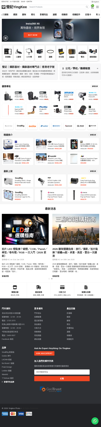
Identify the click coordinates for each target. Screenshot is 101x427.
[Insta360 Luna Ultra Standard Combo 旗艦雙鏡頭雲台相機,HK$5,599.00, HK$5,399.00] (41, 158)
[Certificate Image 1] (51, 389)
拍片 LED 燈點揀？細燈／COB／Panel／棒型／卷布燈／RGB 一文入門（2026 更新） (24, 252)
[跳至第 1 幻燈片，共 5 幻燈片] (45, 38)
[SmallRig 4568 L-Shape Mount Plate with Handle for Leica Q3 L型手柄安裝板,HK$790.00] (8, 180)
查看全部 (95, 86)
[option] (25, 245)
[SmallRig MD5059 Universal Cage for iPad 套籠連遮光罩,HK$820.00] (8, 195)
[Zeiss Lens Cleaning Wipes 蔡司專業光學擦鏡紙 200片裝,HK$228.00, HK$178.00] (8, 144)
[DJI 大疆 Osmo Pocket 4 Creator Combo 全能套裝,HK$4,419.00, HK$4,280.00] (41, 144)
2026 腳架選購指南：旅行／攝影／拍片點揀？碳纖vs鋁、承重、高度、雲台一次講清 (75, 252)
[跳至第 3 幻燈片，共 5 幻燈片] (50, 38)
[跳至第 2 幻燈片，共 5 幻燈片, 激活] (47, 38)
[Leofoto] (44, 126)
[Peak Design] (8, 126)
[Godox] (32, 126)
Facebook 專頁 (7, 339)
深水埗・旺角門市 (26, 1)
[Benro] (56, 126)
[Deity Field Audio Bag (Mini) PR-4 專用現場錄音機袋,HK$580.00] (74, 180)
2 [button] (51, 278)
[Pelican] (80, 126)
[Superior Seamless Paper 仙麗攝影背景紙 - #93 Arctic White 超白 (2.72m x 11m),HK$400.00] (74, 158)
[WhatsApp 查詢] (95, 421)
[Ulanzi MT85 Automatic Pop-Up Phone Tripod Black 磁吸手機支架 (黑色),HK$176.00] (74, 195)
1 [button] (49, 278)
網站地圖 (37, 339)
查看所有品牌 (8, 382)
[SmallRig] (20, 126)
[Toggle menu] (97, 7)
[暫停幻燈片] (5, 38)
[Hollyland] (92, 126)
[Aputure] (68, 126)
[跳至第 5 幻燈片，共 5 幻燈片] (56, 38)
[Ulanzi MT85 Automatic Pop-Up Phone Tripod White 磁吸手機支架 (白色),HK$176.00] (41, 195)
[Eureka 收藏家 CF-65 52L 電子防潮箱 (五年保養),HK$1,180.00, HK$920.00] (74, 144)
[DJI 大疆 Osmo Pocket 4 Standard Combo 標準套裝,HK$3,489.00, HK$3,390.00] (8, 158)
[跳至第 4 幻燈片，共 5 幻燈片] (53, 38)
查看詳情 (5, 276)
